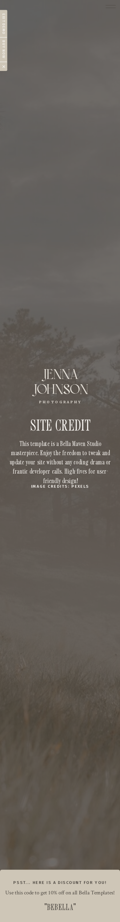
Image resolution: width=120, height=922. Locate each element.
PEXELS (80, 486)
